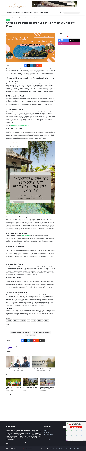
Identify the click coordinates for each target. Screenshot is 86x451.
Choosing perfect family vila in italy (41, 332)
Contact (36, 12)
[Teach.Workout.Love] (17, 5)
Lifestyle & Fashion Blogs (15, 17)
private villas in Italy (25, 235)
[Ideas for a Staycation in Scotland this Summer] (30, 382)
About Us (9, 12)
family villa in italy (31, 335)
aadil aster (10, 29)
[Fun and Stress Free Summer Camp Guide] (13, 382)
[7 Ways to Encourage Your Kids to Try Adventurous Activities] (47, 382)
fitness (17, 437)
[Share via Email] (40, 340)
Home (8, 17)
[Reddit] (40, 65)
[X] (28, 65)
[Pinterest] (37, 65)
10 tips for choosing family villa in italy (21, 332)
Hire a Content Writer (26, 12)
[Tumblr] (34, 65)
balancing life (31, 433)
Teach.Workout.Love (28, 448)
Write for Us (16, 12)
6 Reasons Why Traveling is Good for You (20, 125)
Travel (22, 17)
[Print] (43, 340)
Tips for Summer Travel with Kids (18, 260)
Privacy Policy (44, 12)
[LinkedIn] (31, 65)
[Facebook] (25, 65)
